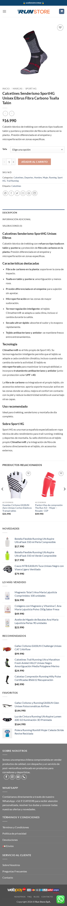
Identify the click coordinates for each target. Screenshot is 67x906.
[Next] (64, 495)
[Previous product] (11, 113)
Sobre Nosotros (11, 864)
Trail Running (13, 180)
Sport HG (30, 88)
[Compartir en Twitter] (17, 193)
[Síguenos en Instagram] (12, 777)
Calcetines (18, 177)
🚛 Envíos (8, 845)
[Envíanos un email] (18, 777)
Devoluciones (10, 839)
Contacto (7, 877)
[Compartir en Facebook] (11, 193)
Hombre (38, 177)
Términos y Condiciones (15, 827)
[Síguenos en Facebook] (6, 777)
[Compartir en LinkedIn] (34, 193)
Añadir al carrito (34, 161)
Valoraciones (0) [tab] (12, 226)
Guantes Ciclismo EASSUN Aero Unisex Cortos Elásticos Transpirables (17, 508)
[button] (4, 11)
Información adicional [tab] (16, 219)
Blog (36, 896)
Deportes (28, 177)
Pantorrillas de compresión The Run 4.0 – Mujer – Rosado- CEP (49, 508)
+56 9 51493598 (25, 800)
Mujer (45, 177)
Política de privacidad (14, 833)
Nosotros (20, 896)
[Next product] (5, 113)
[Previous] (3, 495)
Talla (4, 149)
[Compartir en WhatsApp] (5, 193)
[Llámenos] (24, 777)
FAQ (29, 896)
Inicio (6, 88)
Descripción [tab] (9, 212)
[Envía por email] (23, 193)
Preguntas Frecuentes (14, 871)
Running (53, 177)
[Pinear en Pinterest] (29, 193)
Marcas (17, 88)
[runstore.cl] (33, 11)
